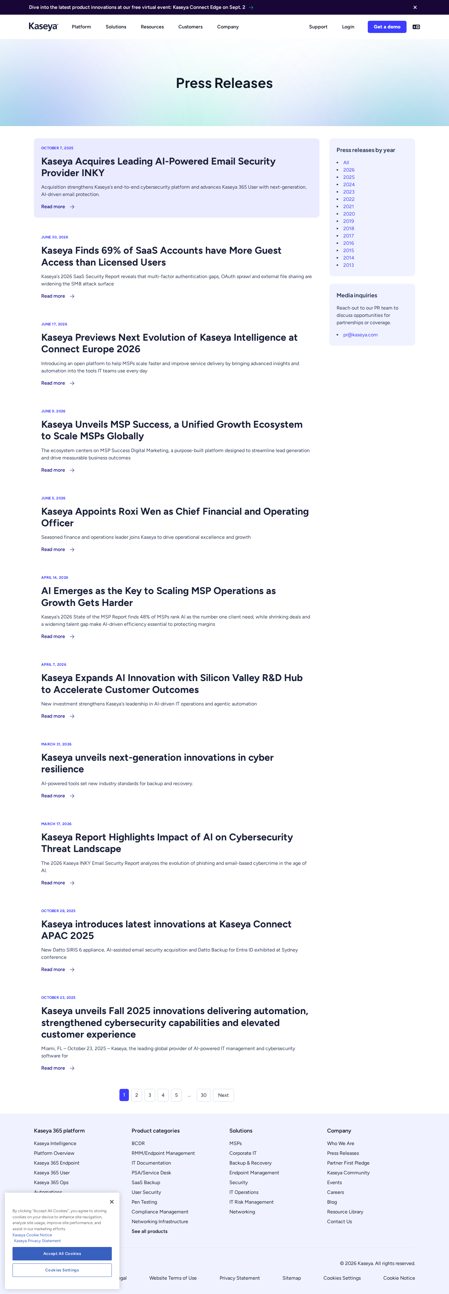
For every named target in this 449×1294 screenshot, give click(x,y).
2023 (349, 192)
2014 (348, 258)
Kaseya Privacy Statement (37, 1240)
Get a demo (387, 27)
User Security (146, 1192)
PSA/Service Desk (151, 1173)
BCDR (138, 1143)
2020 (349, 214)
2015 (348, 250)
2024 (349, 184)
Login (348, 27)
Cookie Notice (399, 1278)
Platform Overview (54, 1153)
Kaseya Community (348, 1173)
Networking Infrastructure (160, 1221)
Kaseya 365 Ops (51, 1182)
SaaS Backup (146, 1182)
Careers (335, 1192)
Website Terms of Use (173, 1278)
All (346, 162)
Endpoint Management (254, 1173)
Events (334, 1182)
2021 (348, 206)
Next (223, 1095)
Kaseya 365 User (52, 1173)
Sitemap (292, 1278)
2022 (349, 199)
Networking (242, 1212)
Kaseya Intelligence (55, 1143)
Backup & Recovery (250, 1163)
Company (228, 27)
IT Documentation (151, 1163)
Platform (81, 27)
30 (203, 1095)
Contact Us (339, 1221)
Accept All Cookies (62, 1253)
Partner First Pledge (348, 1163)
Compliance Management (160, 1212)
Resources (152, 27)
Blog (332, 1202)
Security (238, 1182)
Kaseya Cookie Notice (32, 1235)
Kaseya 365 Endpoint (56, 1163)
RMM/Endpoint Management (163, 1153)
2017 (348, 236)
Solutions (116, 27)
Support (318, 27)
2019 (348, 221)
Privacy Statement (240, 1278)
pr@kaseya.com (360, 335)
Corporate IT (243, 1153)
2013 (348, 265)
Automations (48, 1192)
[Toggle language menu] (416, 27)
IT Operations (243, 1192)
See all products (149, 1231)
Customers (190, 27)
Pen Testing (144, 1202)
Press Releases (343, 1153)
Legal (121, 1278)
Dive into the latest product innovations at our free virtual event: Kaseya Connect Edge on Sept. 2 (137, 7)
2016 (348, 243)
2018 (348, 228)
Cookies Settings (342, 1278)
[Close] (112, 1202)
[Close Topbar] (415, 7)
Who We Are (340, 1143)
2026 (349, 170)
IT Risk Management (251, 1202)
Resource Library (345, 1212)
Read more (53, 206)
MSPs (235, 1143)
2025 (349, 177)
